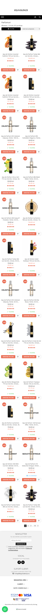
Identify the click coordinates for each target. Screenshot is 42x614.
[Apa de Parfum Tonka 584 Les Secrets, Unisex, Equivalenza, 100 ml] (31, 42)
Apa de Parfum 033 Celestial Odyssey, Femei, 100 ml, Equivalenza (10, 137)
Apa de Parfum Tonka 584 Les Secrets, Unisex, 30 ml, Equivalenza (10, 260)
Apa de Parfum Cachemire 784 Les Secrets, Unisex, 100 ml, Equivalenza (31, 219)
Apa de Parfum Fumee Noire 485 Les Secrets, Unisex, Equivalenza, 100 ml (10, 506)
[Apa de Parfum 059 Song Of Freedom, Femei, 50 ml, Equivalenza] (10, 206)
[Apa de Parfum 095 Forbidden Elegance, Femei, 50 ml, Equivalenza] (31, 124)
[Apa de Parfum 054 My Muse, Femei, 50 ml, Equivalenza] (31, 288)
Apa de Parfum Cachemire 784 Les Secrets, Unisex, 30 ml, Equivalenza (10, 424)
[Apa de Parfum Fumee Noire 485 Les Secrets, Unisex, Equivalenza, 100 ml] (10, 493)
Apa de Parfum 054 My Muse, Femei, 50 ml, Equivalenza (31, 301)
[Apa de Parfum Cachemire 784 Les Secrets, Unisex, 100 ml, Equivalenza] (31, 206)
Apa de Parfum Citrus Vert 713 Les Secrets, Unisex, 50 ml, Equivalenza (10, 178)
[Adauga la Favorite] (18, 69)
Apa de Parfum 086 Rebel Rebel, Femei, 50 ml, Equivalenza (31, 178)
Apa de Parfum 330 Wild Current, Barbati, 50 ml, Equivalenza (10, 465)
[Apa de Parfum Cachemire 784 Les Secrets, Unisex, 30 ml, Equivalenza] (10, 411)
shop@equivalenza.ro (22, 573)
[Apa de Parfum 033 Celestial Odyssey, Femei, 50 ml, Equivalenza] (10, 288)
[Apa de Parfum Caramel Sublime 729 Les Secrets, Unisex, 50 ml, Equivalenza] (10, 83)
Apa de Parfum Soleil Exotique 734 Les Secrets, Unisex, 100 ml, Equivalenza (31, 260)
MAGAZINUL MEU (20, 580)
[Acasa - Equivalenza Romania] (21, 10)
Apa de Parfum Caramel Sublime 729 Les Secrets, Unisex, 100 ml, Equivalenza (10, 55)
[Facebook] (19, 562)
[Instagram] (23, 562)
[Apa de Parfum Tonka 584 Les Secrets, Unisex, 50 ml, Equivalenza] (31, 493)
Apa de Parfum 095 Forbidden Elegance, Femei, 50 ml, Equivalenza (31, 137)
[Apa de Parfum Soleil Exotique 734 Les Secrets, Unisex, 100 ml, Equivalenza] (31, 247)
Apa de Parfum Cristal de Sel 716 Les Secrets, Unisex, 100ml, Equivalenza (31, 342)
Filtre (11, 29)
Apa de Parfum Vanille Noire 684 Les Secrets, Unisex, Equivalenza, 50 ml (10, 342)
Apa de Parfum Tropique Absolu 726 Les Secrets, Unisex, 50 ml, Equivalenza (31, 383)
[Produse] (2, 17)
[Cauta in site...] (40, 17)
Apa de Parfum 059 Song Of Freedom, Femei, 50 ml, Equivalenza (10, 219)
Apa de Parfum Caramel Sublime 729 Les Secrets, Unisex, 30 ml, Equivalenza (31, 96)
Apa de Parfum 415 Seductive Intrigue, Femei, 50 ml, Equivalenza (31, 465)
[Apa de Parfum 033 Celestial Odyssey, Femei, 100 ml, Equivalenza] (10, 124)
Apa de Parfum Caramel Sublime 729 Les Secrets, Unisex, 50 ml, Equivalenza (10, 96)
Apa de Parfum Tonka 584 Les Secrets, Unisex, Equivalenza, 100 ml (31, 55)
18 (35, 526)
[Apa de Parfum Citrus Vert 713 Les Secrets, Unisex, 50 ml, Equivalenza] (10, 165)
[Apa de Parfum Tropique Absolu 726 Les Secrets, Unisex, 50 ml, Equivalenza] (31, 370)
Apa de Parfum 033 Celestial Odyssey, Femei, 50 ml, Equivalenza (10, 301)
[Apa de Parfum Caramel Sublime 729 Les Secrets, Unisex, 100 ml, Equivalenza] (10, 42)
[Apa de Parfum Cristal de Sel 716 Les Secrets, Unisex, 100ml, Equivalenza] (31, 329)
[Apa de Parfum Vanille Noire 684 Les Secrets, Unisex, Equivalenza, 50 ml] (10, 329)
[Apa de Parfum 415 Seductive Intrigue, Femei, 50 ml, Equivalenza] (31, 452)
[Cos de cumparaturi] (35, 17)
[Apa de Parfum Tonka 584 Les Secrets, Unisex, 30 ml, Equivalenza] (10, 247)
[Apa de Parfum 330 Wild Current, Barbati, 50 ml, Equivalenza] (10, 452)
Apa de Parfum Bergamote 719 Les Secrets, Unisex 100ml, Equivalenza (10, 383)
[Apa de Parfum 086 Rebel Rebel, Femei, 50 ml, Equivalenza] (31, 165)
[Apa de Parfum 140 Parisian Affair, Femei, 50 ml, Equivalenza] (31, 411)
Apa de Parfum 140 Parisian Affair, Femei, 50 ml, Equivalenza (31, 424)
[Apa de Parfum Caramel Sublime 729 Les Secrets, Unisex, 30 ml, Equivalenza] (31, 83)
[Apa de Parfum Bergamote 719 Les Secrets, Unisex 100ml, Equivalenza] (10, 370)
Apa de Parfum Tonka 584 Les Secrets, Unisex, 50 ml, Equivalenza (31, 506)
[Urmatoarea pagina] (38, 526)
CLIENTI (20, 584)
